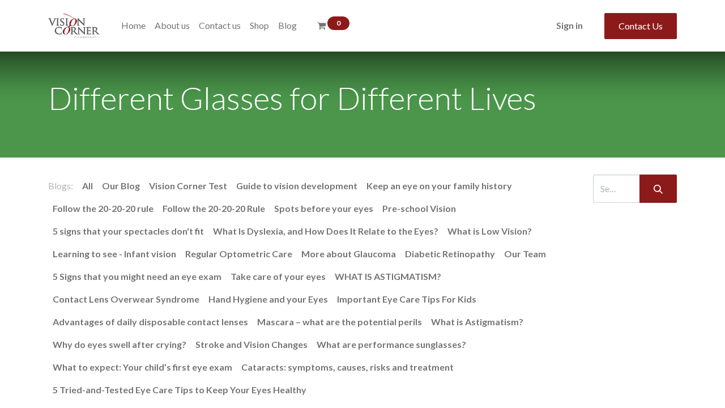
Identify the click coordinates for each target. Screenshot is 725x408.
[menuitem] (133, 25)
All (87, 185)
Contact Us (641, 25)
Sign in (569, 25)
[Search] (658, 189)
